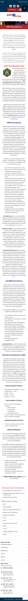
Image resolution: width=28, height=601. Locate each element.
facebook (10, 6)
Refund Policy (4, 550)
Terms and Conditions (6, 544)
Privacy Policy (4, 547)
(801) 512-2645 (23, 2)
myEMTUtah (12, 9)
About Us (3, 557)
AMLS (5, 526)
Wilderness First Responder (11, 512)
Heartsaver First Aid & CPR (10, 523)
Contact (3, 553)
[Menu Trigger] (24, 8)
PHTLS (5, 528)
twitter (14, 6)
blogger (18, 6)
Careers (3, 560)
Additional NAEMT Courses (11, 531)
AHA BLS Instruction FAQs (10, 497)
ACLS (5, 518)
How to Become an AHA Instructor (12, 490)
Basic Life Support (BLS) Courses (12, 509)
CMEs (5, 534)
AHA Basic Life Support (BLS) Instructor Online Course (14, 494)
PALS (5, 520)
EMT (5, 504)
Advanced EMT (7, 507)
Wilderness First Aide (9, 515)
